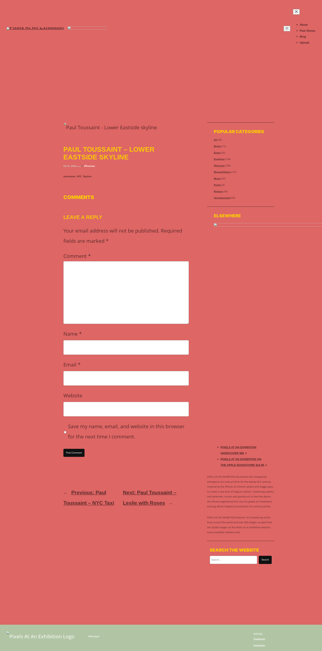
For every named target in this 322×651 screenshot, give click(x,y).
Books (217, 146)
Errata (217, 152)
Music (217, 178)
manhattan (69, 176)
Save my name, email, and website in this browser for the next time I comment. (126, 431)
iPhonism (89, 166)
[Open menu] (287, 28)
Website (72, 395)
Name (72, 333)
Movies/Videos (222, 172)
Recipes (218, 191)
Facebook (259, 639)
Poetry (217, 185)
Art (215, 139)
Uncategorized (222, 197)
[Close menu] (296, 12)
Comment (77, 255)
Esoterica (219, 159)
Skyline (87, 176)
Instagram (259, 645)
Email (72, 364)
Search (265, 559)
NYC (79, 176)
